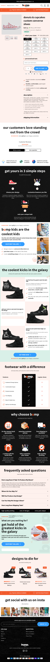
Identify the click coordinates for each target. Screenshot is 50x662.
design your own (10, 5)
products (3, 5)
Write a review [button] (17, 150)
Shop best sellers (12, 244)
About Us (3, 633)
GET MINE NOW (24, 355)
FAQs (17, 5)
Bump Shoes (27, 656)
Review (2, 640)
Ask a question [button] (33, 150)
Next (47, 577)
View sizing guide (44, 35)
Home (2, 631)
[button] (42, 6)
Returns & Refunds (30, 631)
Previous (3, 577)
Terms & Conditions (30, 633)
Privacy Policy (29, 636)
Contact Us (3, 638)
